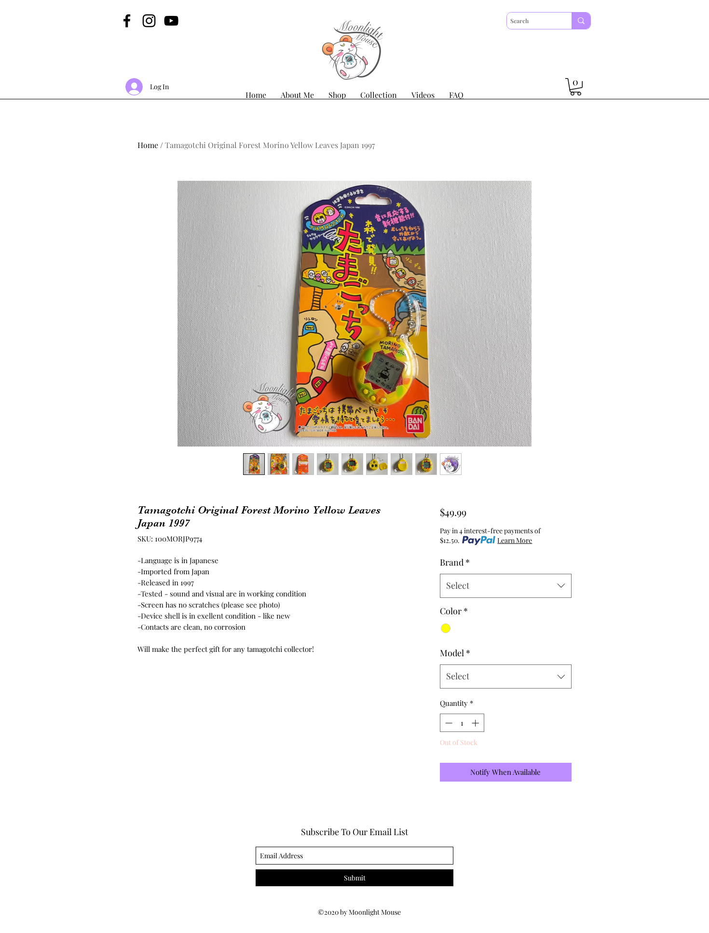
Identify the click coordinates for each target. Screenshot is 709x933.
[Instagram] (149, 20)
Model (455, 653)
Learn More (514, 540)
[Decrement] (447, 723)
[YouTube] (171, 20)
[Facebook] (127, 20)
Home (147, 145)
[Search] (581, 21)
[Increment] (476, 723)
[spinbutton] (462, 723)
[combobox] (506, 586)
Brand (455, 562)
